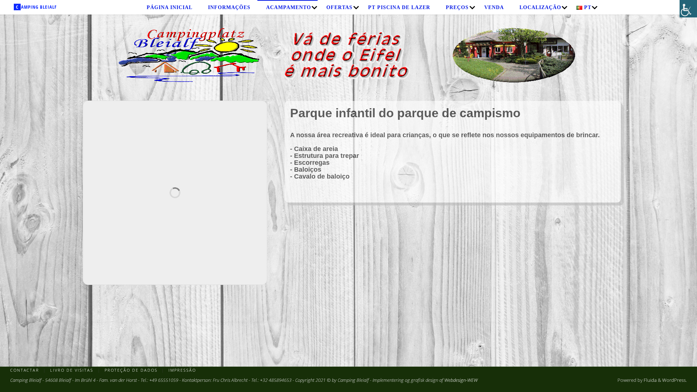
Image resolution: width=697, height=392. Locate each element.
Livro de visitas (71, 370)
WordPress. (674, 380)
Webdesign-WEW (461, 380)
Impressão (182, 370)
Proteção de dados (131, 370)
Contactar (24, 370)
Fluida (650, 380)
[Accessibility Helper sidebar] (688, 8)
